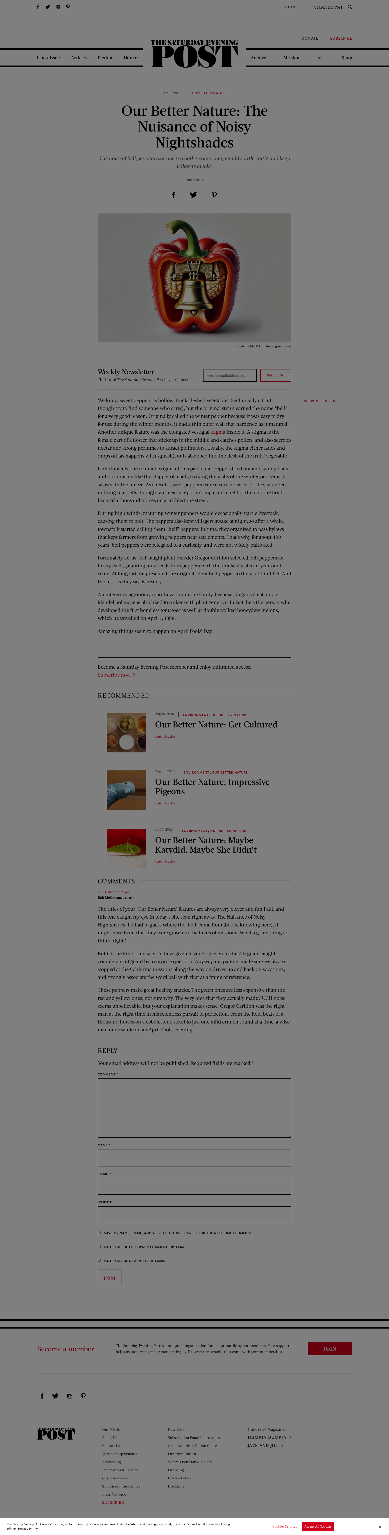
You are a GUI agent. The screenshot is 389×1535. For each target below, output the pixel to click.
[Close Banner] (380, 1527)
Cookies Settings (284, 1526)
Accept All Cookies (318, 1526)
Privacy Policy (28, 1528)
